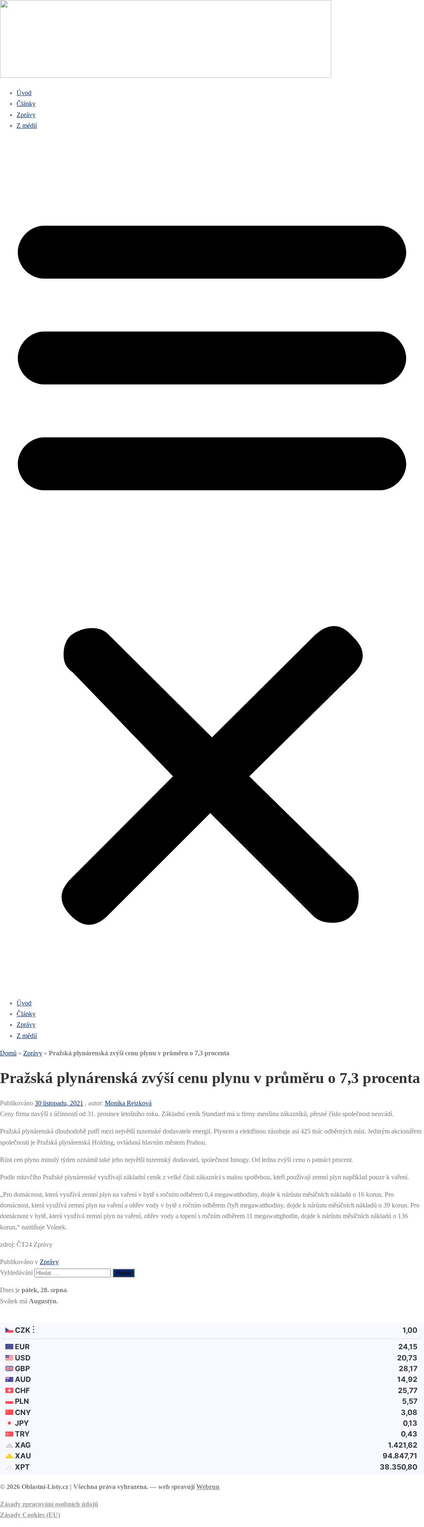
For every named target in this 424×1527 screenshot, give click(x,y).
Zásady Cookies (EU (29, 1514)
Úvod (24, 92)
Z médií (27, 125)
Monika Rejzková (128, 1103)
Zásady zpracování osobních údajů (49, 1504)
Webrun (207, 1486)
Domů (8, 1053)
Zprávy (26, 114)
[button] (212, 564)
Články (26, 103)
